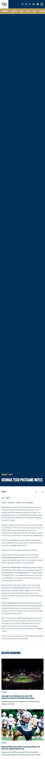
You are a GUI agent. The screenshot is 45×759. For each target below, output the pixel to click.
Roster (22, 11)
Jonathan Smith (15, 545)
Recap (4, 502)
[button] (22, 4)
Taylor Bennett (15, 567)
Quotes (18, 502)
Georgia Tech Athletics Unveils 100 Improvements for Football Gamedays (17, 697)
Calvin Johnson (7, 507)
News (35, 11)
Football (5, 11)
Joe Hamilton (8, 578)
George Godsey (23, 572)
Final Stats (11, 502)
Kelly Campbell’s (13, 557)
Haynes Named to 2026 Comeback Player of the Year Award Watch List (20, 748)
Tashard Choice (12, 603)
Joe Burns (36, 535)
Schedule (14, 11)
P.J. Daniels (38, 628)
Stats (28, 11)
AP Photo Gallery (27, 502)
